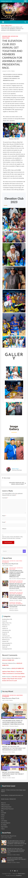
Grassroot (4, 632)
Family (4, 626)
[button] (5, 457)
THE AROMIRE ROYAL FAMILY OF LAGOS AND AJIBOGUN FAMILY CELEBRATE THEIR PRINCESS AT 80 (16, 573)
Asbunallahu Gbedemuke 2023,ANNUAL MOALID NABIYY (16, 483)
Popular (4, 641)
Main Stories (5, 38)
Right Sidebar (4, 827)
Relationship (5, 645)
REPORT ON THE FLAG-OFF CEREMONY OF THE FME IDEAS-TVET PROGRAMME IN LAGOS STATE (14, 748)
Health (4, 634)
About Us (3, 803)
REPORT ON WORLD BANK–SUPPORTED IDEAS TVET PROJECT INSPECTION (17, 597)
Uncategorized (5, 649)
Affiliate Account (5, 805)
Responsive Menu (25, 1)
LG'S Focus (5, 636)
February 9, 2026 (13, 608)
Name (4, 515)
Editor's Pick (14, 36)
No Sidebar (4, 825)
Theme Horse (21, 873)
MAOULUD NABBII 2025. (8, 660)
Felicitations (5, 630)
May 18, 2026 (12, 578)
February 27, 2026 (13, 590)
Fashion (4, 628)
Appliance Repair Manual (8, 671)
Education (18, 602)
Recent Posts (7, 558)
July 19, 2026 (5, 565)
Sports (4, 647)
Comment (5, 498)
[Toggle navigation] (3, 22)
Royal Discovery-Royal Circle (10, 563)
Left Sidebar (4, 821)
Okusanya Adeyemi (21, 578)
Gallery (3, 815)
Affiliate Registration (6, 807)
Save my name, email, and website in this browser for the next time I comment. (12, 537)
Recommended (5, 562)
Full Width (3, 813)
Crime (3, 621)
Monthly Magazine (5, 823)
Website (4, 528)
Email (4, 522)
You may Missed (7, 691)
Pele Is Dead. (7, 478)
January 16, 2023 (6, 71)
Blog (2, 811)
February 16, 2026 (13, 600)
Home (2, 817)
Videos (3, 829)
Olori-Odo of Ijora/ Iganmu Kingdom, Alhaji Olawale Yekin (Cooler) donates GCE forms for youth (13, 678)
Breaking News (6, 36)
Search (24, 551)
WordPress (19, 875)
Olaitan (13, 71)
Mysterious (5, 639)
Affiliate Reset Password (7, 809)
